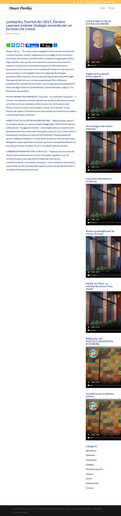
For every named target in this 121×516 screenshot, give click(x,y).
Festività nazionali (94, 469)
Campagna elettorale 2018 (92, 2)
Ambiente (90, 455)
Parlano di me (92, 483)
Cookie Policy (97, 509)
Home (102, 8)
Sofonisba (23, 512)
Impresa (89, 474)
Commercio (91, 460)
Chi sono (111, 8)
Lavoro (89, 478)
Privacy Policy (86, 509)
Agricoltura (91, 450)
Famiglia (90, 464)
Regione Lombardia (109, 2)
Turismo (89, 488)
